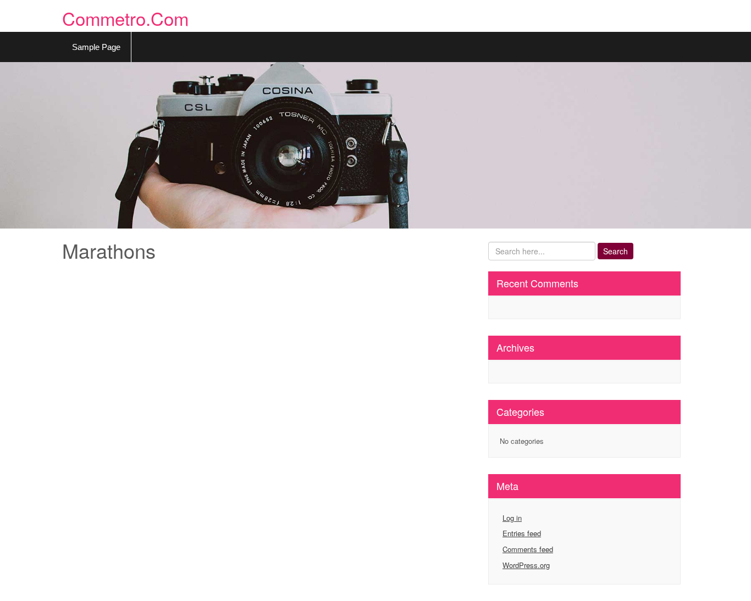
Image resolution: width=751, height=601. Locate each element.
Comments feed (527, 549)
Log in (512, 518)
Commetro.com (125, 18)
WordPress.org (526, 565)
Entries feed (521, 533)
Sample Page (96, 47)
